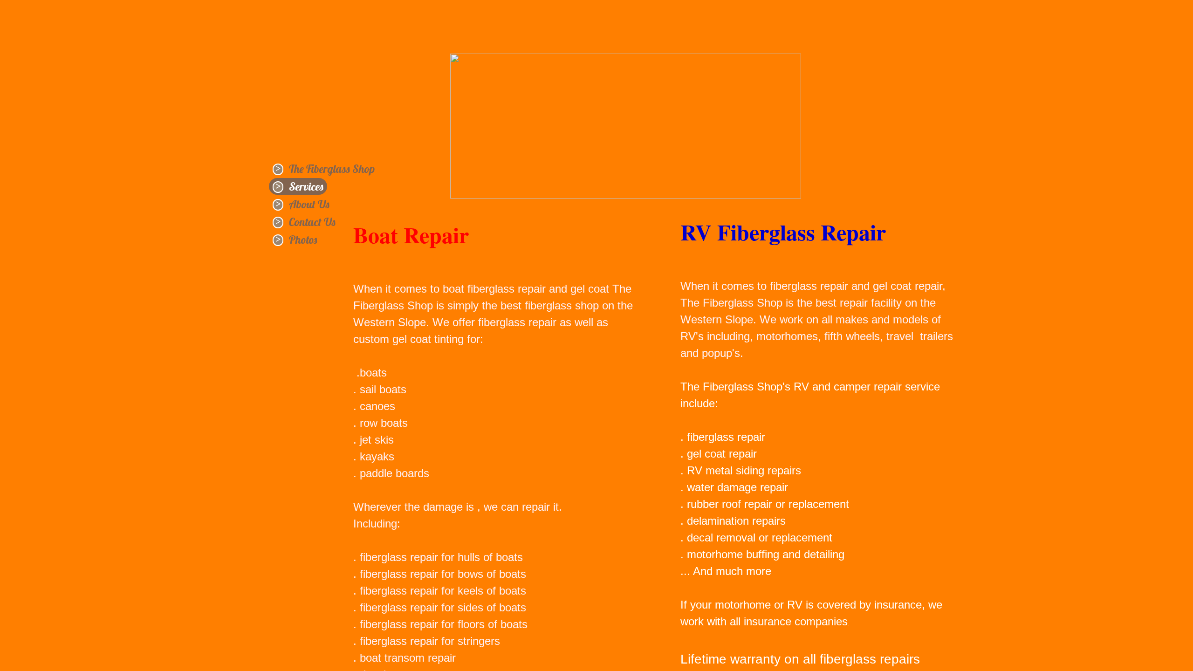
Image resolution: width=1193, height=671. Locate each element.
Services (306, 186)
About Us (309, 204)
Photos (303, 239)
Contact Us (312, 222)
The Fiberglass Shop (332, 169)
